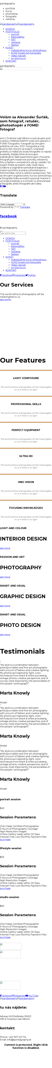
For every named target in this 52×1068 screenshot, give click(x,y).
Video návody (18, 265)
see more (5, 548)
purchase (5, 839)
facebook (8, 216)
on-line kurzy (18, 267)
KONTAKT (11, 270)
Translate (25, 207)
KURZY (9, 257)
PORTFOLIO (13, 241)
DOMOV (10, 238)
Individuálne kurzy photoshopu (28, 259)
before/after (18, 246)
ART (13, 249)
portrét (15, 243)
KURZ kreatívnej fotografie (26, 262)
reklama (15, 251)
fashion (15, 254)
